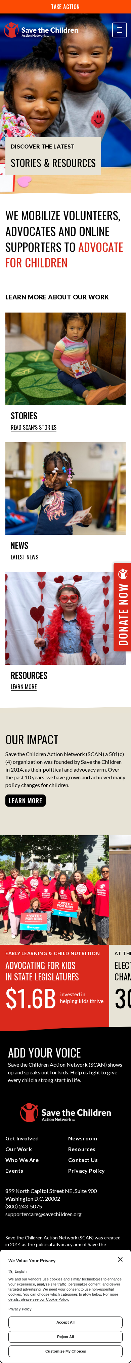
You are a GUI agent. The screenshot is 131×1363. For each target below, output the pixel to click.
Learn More (24, 687)
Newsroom (82, 1138)
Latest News (24, 557)
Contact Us (83, 1160)
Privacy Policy (86, 1170)
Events (14, 1170)
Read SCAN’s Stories (33, 427)
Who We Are (22, 1160)
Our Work (18, 1149)
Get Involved (22, 1138)
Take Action (65, 7)
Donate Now (123, 614)
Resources (82, 1149)
